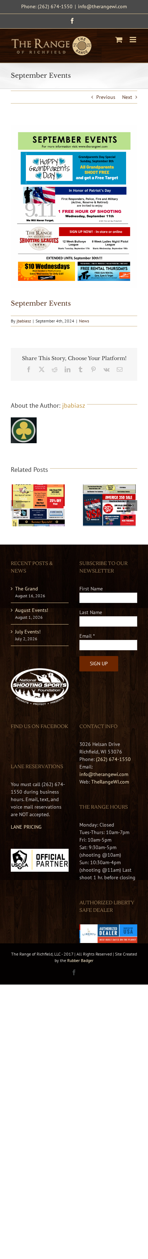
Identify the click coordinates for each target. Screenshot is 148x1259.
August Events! (31, 610)
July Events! (28, 631)
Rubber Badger (80, 960)
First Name (91, 588)
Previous (105, 97)
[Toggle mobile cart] (118, 39)
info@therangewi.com (102, 6)
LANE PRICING (26, 827)
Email (87, 636)
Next (127, 97)
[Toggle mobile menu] (133, 39)
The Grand (26, 588)
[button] (16, 505)
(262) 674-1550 (113, 759)
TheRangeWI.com (110, 782)
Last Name (90, 612)
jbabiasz (24, 321)
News (84, 321)
